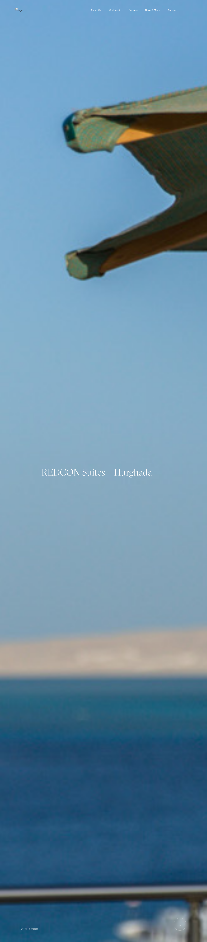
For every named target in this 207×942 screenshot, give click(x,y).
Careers (172, 10)
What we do (115, 10)
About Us (96, 10)
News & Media (152, 10)
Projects (133, 10)
